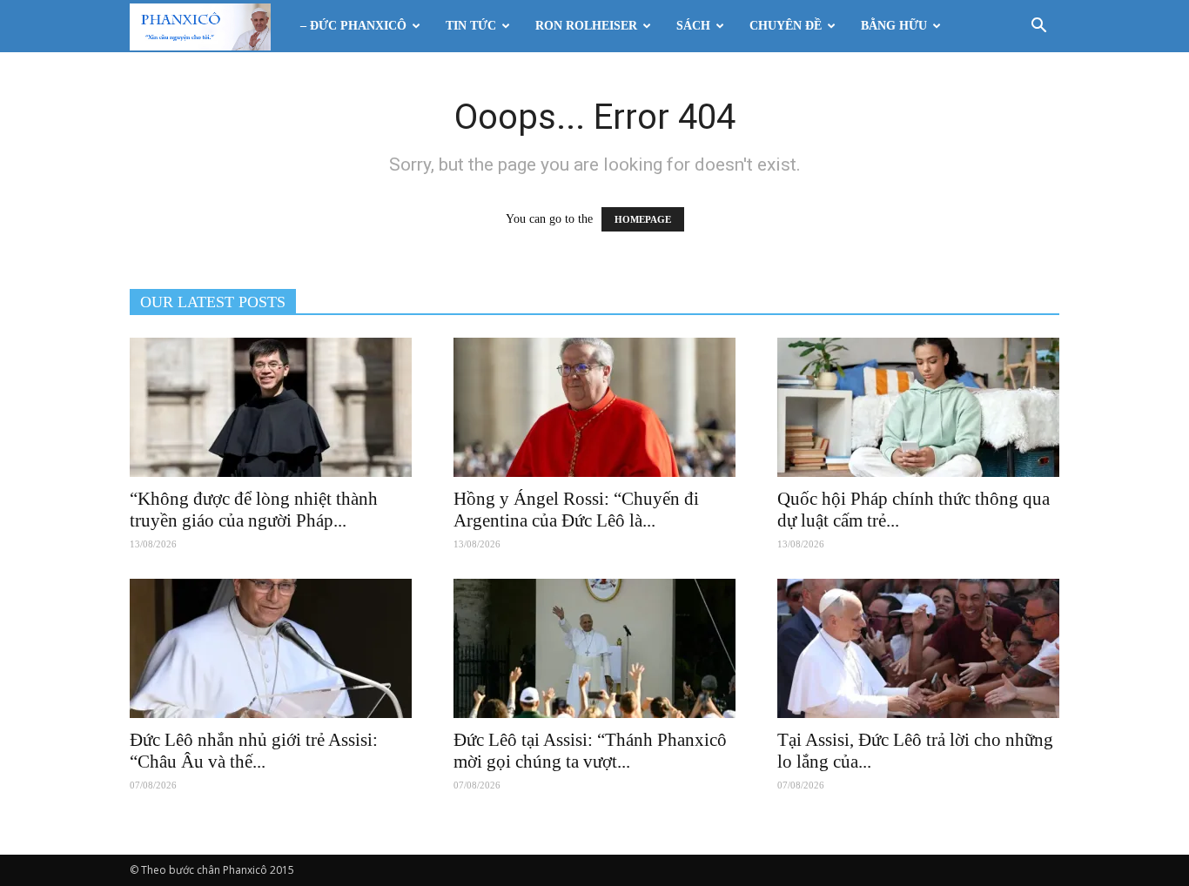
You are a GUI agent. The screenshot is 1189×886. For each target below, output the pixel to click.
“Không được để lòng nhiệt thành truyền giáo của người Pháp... (254, 509)
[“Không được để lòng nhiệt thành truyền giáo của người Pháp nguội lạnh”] (271, 407)
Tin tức (471, 25)
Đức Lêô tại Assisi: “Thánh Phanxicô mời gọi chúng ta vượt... (590, 750)
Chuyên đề (785, 25)
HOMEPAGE (643, 219)
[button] (1038, 27)
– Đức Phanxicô (353, 25)
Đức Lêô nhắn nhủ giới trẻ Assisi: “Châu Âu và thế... (254, 750)
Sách (693, 25)
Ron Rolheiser (586, 25)
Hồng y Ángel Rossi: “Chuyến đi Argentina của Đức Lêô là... (576, 509)
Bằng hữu (894, 25)
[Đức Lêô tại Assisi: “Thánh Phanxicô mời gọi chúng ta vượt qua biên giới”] (594, 648)
